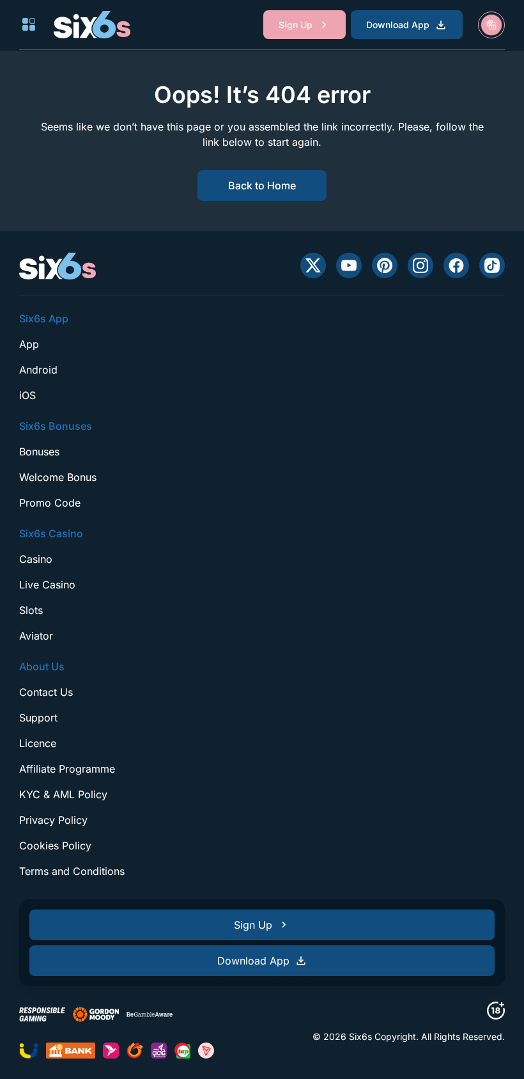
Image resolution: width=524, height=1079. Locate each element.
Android (38, 369)
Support (38, 717)
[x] (313, 265)
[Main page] (92, 24)
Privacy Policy (53, 820)
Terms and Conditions (72, 871)
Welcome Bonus (57, 477)
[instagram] (420, 265)
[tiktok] (492, 265)
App (29, 344)
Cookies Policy (55, 845)
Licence (37, 743)
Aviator (36, 635)
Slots (31, 610)
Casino (35, 559)
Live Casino (47, 584)
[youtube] (349, 265)
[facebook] (456, 265)
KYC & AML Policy (63, 794)
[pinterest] (384, 265)
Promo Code (50, 502)
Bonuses (39, 451)
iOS (27, 395)
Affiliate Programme (67, 768)
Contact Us (46, 692)
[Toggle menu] (28, 24)
